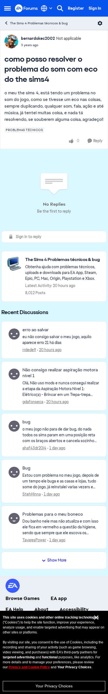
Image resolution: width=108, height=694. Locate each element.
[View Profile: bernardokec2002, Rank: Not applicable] (11, 41)
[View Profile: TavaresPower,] (14, 518)
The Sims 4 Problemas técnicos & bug (39, 23)
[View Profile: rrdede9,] (14, 334)
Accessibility (74, 609)
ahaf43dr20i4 (34, 447)
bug (26, 422)
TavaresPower (34, 540)
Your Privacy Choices (54, 686)
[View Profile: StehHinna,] (14, 472)
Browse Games (23, 598)
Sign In (95, 8)
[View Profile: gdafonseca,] (14, 374)
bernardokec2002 (38, 38)
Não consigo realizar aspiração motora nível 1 (60, 373)
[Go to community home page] (26, 8)
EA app (59, 598)
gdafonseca (32, 401)
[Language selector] (46, 8)
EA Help (14, 609)
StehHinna (31, 494)
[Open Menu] (100, 23)
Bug (26, 468)
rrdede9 (29, 349)
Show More (56, 560)
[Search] (60, 8)
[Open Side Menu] (7, 8)
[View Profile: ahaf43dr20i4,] (14, 426)
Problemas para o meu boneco (52, 514)
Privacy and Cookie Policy (29, 667)
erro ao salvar (35, 330)
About (41, 609)
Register (76, 8)
